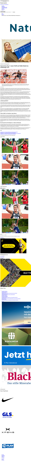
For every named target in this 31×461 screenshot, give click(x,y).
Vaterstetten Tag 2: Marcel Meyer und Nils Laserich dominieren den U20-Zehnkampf (10, 133)
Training (3, 8)
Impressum (3, 455)
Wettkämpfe (3, 6)
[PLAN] (7, 453)
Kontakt (3, 454)
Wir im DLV (3, 9)
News (2, 14)
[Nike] (7, 407)
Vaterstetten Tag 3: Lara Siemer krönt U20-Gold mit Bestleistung (8, 132)
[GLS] (7, 422)
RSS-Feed (3, 457)
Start (2, 13)
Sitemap (3, 456)
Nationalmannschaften (4, 7)
